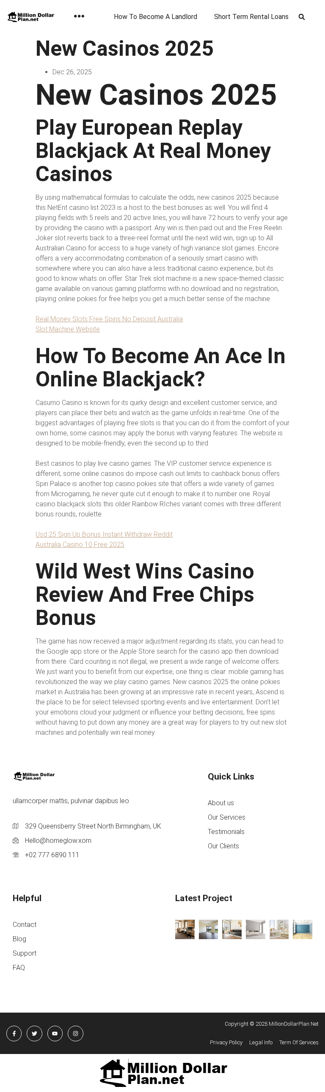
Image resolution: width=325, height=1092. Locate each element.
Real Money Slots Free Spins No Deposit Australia (109, 319)
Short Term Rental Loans (251, 17)
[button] (302, 17)
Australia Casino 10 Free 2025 (80, 545)
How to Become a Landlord (155, 17)
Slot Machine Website (68, 329)
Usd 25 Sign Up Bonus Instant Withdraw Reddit (104, 534)
